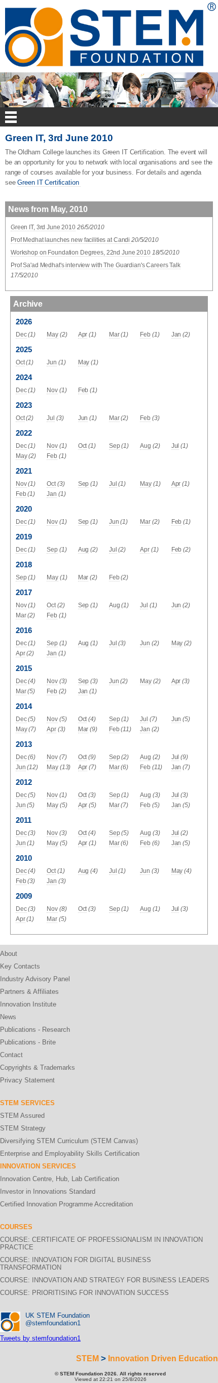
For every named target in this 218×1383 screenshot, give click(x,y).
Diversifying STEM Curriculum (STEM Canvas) (69, 1141)
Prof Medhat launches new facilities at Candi (71, 239)
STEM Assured (22, 1115)
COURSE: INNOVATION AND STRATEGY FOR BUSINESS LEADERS (104, 1280)
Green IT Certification (49, 182)
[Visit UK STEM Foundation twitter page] (10, 1315)
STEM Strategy (23, 1128)
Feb (145, 334)
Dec (21, 334)
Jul (51, 418)
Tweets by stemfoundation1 (40, 1338)
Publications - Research (35, 1029)
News (8, 1017)
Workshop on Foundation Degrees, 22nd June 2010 (81, 252)
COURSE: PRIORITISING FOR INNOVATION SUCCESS (84, 1292)
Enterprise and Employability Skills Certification (69, 1153)
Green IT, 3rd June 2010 (43, 227)
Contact (11, 1055)
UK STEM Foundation (57, 1315)
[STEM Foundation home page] (110, 6)
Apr (83, 334)
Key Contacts (20, 966)
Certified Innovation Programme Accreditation (66, 1204)
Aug (145, 445)
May (52, 334)
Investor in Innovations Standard (47, 1191)
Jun (52, 362)
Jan (176, 334)
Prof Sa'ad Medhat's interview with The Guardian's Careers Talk (95, 265)
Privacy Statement (27, 1080)
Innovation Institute (28, 1004)
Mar (114, 334)
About (8, 953)
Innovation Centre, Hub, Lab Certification (59, 1179)
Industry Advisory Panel (35, 979)
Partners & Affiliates (29, 991)
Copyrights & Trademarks (37, 1067)
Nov (52, 390)
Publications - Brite (28, 1042)
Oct (20, 362)
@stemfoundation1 (53, 1323)
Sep (114, 445)
